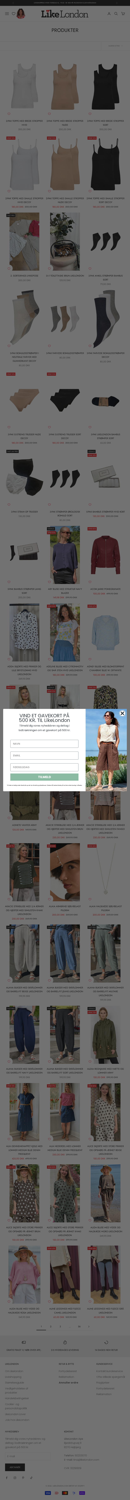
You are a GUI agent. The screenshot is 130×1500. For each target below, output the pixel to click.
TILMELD (44, 777)
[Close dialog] (122, 713)
